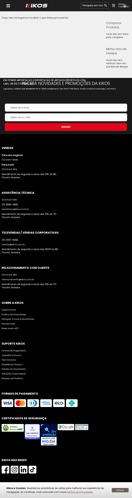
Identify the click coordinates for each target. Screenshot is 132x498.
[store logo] (36, 5)
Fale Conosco (9, 359)
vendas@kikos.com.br (13, 244)
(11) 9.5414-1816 (9, 274)
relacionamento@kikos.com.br (18, 279)
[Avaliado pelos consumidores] (49, 435)
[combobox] (95, 5)
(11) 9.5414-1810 (9, 199)
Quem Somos (9, 309)
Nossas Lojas (8, 323)
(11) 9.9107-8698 (10, 159)
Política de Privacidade (80, 492)
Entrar (121, 4)
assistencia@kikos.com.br (15, 209)
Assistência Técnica (12, 364)
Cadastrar (123, 6)
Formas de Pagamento (14, 350)
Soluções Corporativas (14, 373)
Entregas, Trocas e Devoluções (18, 319)
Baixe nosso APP (10, 328)
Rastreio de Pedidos (12, 378)
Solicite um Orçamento (14, 369)
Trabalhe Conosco (11, 355)
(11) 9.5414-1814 (9, 169)
